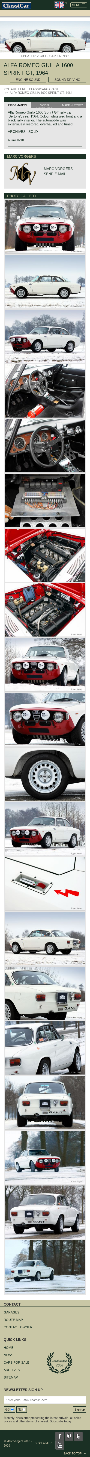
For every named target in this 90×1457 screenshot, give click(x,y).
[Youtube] (59, 1445)
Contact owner (18, 1327)
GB (7, 1409)
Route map (13, 1320)
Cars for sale (16, 1362)
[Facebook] (59, 1436)
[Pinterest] (69, 1436)
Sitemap (11, 1377)
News (8, 1355)
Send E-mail (55, 174)
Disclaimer (43, 1443)
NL (19, 1409)
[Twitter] (78, 1436)
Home (8, 1347)
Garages (11, 1312)
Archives (12, 1370)
